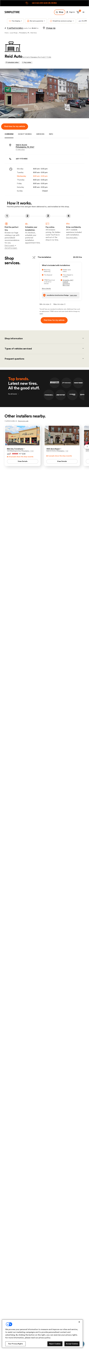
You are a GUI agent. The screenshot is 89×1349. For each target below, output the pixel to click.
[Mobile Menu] (83, 12)
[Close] (79, 1321)
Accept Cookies (72, 1344)
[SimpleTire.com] (14, 12)
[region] (42, 1333)
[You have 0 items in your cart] (77, 12)
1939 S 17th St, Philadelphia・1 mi (57, 451)
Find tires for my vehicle (14, 126)
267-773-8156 (47, 57)
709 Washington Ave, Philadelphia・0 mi (20, 451)
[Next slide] (86, 446)
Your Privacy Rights (15, 1344)
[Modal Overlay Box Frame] (44, 3)
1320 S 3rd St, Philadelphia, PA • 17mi (32, 57)
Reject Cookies (55, 1344)
